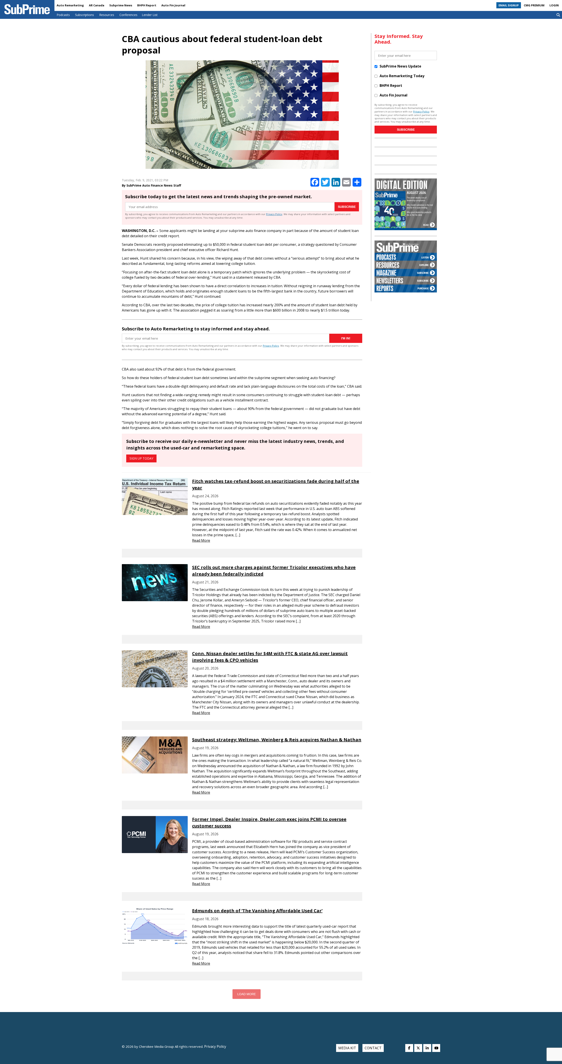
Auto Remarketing (70, 5)
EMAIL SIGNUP (509, 5)
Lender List (150, 15)
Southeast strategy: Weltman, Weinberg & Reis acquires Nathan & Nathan (276, 740)
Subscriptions (84, 15)
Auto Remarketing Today (402, 75)
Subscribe (347, 207)
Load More (246, 994)
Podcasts (63, 15)
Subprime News (120, 5)
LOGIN (554, 5)
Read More (201, 540)
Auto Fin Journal (173, 5)
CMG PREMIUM (534, 5)
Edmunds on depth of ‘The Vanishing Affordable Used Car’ (257, 911)
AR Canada (96, 5)
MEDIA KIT (347, 1048)
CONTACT (373, 1048)
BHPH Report (146, 5)
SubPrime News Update (400, 66)
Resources (106, 15)
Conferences (128, 15)
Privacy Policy (274, 214)
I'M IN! (345, 338)
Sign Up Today (141, 458)
